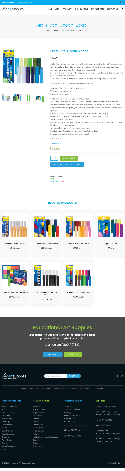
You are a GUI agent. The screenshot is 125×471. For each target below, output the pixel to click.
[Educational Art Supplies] (13, 10)
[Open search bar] (122, 9)
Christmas (37, 415)
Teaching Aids (8, 434)
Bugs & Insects (39, 412)
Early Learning (7, 425)
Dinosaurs (37, 418)
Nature (36, 434)
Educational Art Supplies (18, 463)
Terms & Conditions (72, 409)
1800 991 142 (70, 345)
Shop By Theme (61, 388)
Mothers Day (38, 428)
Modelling (6, 415)
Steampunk (38, 446)
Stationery (6, 437)
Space (35, 443)
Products (46, 388)
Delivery (67, 412)
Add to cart (69, 158)
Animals (36, 406)
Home (46, 30)
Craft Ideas (76, 388)
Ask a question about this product (67, 164)
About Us (34, 388)
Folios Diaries (7, 440)
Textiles (5, 443)
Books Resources (9, 446)
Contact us (99, 388)
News (87, 388)
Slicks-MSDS (55, 143)
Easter (35, 422)
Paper (4, 409)
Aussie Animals (39, 409)
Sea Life (36, 440)
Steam (5, 428)
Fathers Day (38, 425)
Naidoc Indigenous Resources (45, 437)
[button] (40, 70)
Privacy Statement (72, 415)
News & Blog (69, 422)
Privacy (33, 463)
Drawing (55, 30)
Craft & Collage (8, 412)
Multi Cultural (38, 431)
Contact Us (73, 354)
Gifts (4, 449)
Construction (7, 431)
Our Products (53, 354)
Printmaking (7, 418)
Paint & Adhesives (9, 406)
